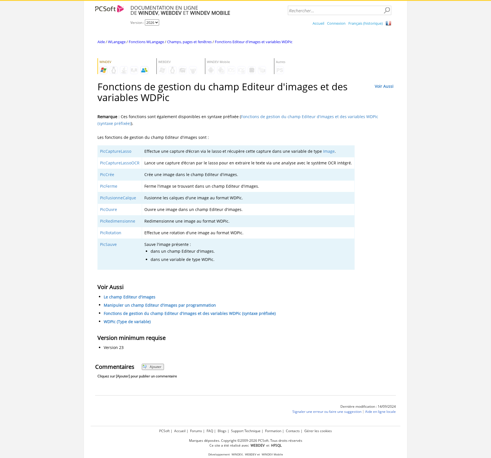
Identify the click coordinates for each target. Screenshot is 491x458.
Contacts (293, 430)
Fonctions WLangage (146, 41)
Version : (137, 22)
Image (329, 151)
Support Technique (246, 430)
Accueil (318, 23)
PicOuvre (108, 209)
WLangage (117, 41)
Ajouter (155, 366)
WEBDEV (250, 454)
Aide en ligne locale (380, 411)
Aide (101, 41)
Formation (273, 430)
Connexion (336, 23)
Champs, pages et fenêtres (189, 41)
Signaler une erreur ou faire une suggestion (326, 411)
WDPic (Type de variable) (127, 321)
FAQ (210, 430)
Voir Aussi (384, 86)
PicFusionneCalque (118, 197)
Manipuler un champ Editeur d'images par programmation (160, 305)
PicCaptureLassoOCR (120, 163)
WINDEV (237, 454)
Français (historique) (365, 23)
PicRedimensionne (117, 221)
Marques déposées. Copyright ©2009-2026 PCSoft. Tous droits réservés (245, 440)
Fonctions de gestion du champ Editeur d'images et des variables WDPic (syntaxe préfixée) (190, 313)
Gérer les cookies (318, 430)
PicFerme (108, 186)
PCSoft (164, 430)
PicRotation (110, 232)
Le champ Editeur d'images (129, 297)
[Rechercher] (386, 10)
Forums (196, 430)
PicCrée (107, 174)
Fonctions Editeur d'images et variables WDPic (253, 41)
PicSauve (108, 244)
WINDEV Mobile (272, 454)
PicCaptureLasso (115, 151)
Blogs (222, 430)
